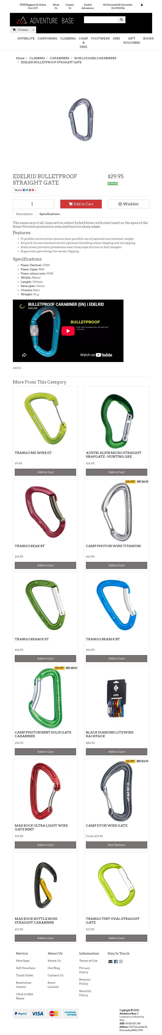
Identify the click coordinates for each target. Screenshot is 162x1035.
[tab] (24, 214)
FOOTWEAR (100, 38)
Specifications (50, 214)
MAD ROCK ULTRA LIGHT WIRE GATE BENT (41, 827)
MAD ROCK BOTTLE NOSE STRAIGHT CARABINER (36, 920)
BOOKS (148, 38)
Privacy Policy (84, 970)
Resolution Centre (23, 984)
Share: (19, 190)
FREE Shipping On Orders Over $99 (33, 6)
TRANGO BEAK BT (30, 546)
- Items (22, 29)
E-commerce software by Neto (132, 1017)
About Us (56, 6)
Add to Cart (83, 204)
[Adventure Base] (45, 19)
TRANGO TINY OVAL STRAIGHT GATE (113, 920)
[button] (128, 204)
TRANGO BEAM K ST (32, 639)
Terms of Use (88, 960)
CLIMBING (68, 38)
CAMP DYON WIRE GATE (106, 825)
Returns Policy (84, 981)
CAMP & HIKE (83, 42)
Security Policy (85, 993)
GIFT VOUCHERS (131, 40)
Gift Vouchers (25, 968)
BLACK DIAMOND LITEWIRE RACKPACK (109, 734)
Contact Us (70, 6)
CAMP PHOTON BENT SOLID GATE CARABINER (43, 734)
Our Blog (54, 968)
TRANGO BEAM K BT (103, 639)
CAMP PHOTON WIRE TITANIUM (113, 546)
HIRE (116, 38)
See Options (116, 844)
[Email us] (110, 961)
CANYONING (47, 38)
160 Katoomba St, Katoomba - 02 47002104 (118, 6)
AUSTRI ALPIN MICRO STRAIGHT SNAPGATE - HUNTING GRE (113, 454)
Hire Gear (23, 960)
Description (24, 214)
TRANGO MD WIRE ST (33, 453)
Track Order (24, 975)
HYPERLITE (26, 38)
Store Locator (53, 984)
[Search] (121, 19)
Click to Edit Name (24, 996)
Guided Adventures (88, 6)
